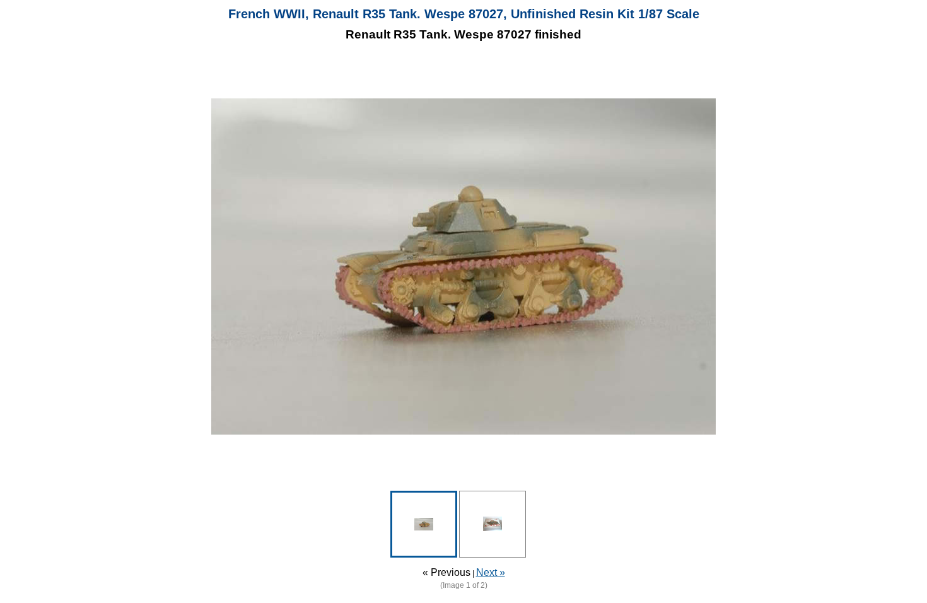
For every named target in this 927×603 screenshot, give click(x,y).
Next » (490, 572)
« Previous (446, 572)
